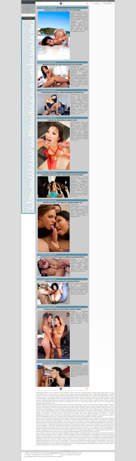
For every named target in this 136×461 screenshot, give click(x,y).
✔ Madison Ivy (26, 141)
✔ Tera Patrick (26, 194)
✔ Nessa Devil (26, 150)
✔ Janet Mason (26, 95)
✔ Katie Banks (26, 118)
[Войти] (28, 8)
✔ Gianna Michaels (27, 89)
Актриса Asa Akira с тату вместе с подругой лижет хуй (62, 202)
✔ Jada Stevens (26, 93)
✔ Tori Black (25, 196)
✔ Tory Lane (25, 198)
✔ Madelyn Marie (27, 139)
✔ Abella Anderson (27, 22)
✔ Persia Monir (26, 160)
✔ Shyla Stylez (26, 181)
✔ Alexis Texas (26, 28)
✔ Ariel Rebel (26, 37)
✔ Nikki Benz (25, 154)
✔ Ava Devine (26, 49)
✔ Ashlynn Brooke (27, 43)
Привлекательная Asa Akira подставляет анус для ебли (62, 64)
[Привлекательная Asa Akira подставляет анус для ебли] (53, 76)
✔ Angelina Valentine (28, 34)
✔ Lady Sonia (26, 129)
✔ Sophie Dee (26, 187)
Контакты (66, 451)
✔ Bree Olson (26, 58)
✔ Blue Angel (26, 53)
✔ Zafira (24, 202)
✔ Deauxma (25, 70)
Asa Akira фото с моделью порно (47, 7)
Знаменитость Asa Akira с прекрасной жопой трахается (62, 363)
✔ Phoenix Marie (26, 162)
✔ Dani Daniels (26, 68)
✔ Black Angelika (27, 51)
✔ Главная (28, 18)
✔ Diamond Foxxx (27, 78)
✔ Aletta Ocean (26, 26)
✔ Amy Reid (25, 30)
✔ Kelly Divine (26, 122)
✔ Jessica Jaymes (27, 108)
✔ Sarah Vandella (27, 175)
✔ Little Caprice (26, 137)
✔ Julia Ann (25, 112)
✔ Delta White (26, 72)
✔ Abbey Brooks (27, 20)
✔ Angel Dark (26, 32)
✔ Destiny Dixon (26, 76)
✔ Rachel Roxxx (26, 166)
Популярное (96, 3)
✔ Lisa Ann (25, 135)
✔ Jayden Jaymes (27, 97)
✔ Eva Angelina (26, 83)
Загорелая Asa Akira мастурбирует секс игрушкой (62, 10)
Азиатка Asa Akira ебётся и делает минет (62, 120)
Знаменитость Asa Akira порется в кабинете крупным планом (62, 257)
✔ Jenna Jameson (27, 102)
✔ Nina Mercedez (27, 156)
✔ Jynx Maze (25, 114)
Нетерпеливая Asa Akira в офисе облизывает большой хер (62, 92)
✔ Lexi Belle (25, 133)
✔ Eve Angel (25, 85)
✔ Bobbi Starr (26, 55)
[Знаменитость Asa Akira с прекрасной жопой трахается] (53, 376)
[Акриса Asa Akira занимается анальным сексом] (53, 293)
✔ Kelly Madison (26, 124)
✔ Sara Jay (25, 173)
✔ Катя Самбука (26, 206)
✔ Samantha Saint (27, 171)
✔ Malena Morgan (27, 143)
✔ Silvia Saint (25, 185)
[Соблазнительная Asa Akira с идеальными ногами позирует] (53, 187)
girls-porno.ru (56, 454)
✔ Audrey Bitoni (26, 45)
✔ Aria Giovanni (26, 36)
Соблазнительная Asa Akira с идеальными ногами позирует (62, 175)
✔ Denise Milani (26, 74)
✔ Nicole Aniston (27, 152)
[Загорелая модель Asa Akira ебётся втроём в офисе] (53, 335)
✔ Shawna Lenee (27, 179)
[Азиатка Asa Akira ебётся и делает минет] (53, 146)
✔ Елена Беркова (27, 204)
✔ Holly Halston (26, 91)
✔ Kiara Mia (25, 125)
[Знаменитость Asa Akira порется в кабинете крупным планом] (53, 267)
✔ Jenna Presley (26, 104)
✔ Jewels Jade (26, 110)
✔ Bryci (24, 64)
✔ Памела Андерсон (28, 210)
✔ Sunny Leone (26, 191)
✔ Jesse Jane (26, 106)
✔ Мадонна (25, 208)
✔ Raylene (25, 169)
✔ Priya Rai (25, 164)
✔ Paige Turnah (26, 158)
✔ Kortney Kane (26, 127)
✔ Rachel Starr (26, 168)
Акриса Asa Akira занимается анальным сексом (62, 281)
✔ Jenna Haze (26, 101)
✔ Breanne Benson (27, 57)
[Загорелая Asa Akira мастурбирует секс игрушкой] (53, 35)
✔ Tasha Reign (26, 192)
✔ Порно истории (27, 212)
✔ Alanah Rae (26, 24)
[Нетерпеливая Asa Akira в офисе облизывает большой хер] (53, 104)
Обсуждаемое (107, 3)
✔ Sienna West (26, 183)
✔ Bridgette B (26, 62)
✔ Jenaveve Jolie (27, 99)
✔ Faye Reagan (26, 87)
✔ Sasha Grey (26, 177)
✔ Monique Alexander (28, 148)
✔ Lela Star (25, 131)
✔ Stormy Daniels (27, 189)
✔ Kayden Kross (26, 120)
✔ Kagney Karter (27, 116)
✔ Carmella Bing (26, 66)
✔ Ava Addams (26, 47)
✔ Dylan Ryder (26, 80)
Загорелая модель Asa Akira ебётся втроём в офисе (62, 309)
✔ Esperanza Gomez (28, 81)
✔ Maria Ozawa (26, 145)
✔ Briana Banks (26, 60)
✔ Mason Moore (26, 147)
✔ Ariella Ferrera (26, 39)
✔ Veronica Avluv (27, 200)
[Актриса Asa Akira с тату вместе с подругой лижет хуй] (53, 228)
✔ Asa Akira (25, 41)
